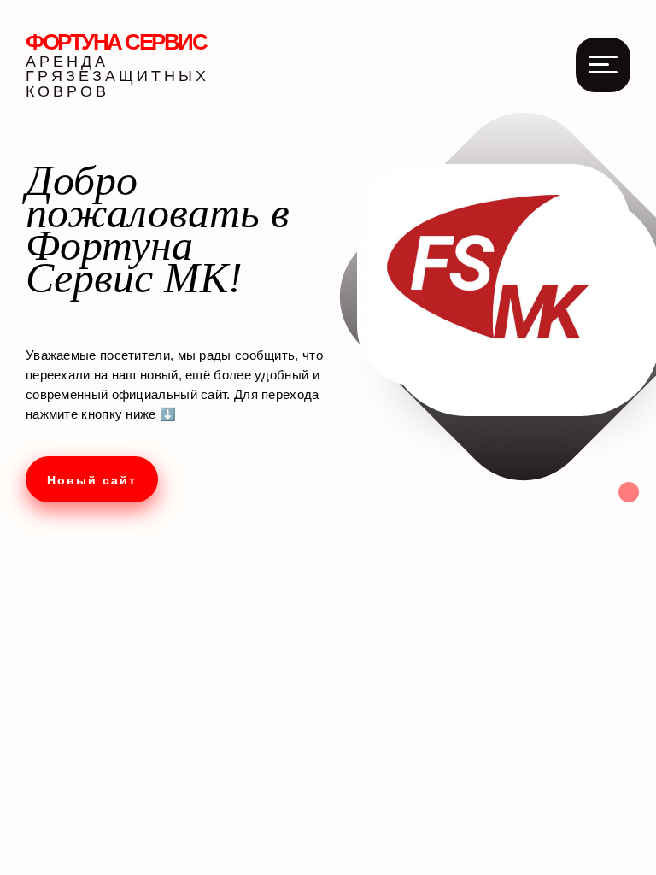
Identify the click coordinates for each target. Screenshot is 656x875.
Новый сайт (92, 480)
